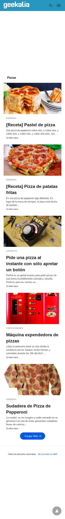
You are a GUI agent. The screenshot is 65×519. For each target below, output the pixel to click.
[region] (32, 41)
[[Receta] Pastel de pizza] (32, 98)
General (11, 118)
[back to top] (56, 510)
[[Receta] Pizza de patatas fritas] (32, 160)
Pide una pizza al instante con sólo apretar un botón (32, 263)
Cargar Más (31, 436)
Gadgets (11, 251)
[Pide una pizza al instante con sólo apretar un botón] (32, 231)
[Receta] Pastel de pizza (30, 124)
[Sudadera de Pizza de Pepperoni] (32, 379)
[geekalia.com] (16, 5)
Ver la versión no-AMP (47, 454)
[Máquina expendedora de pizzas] (32, 308)
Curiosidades (14, 328)
